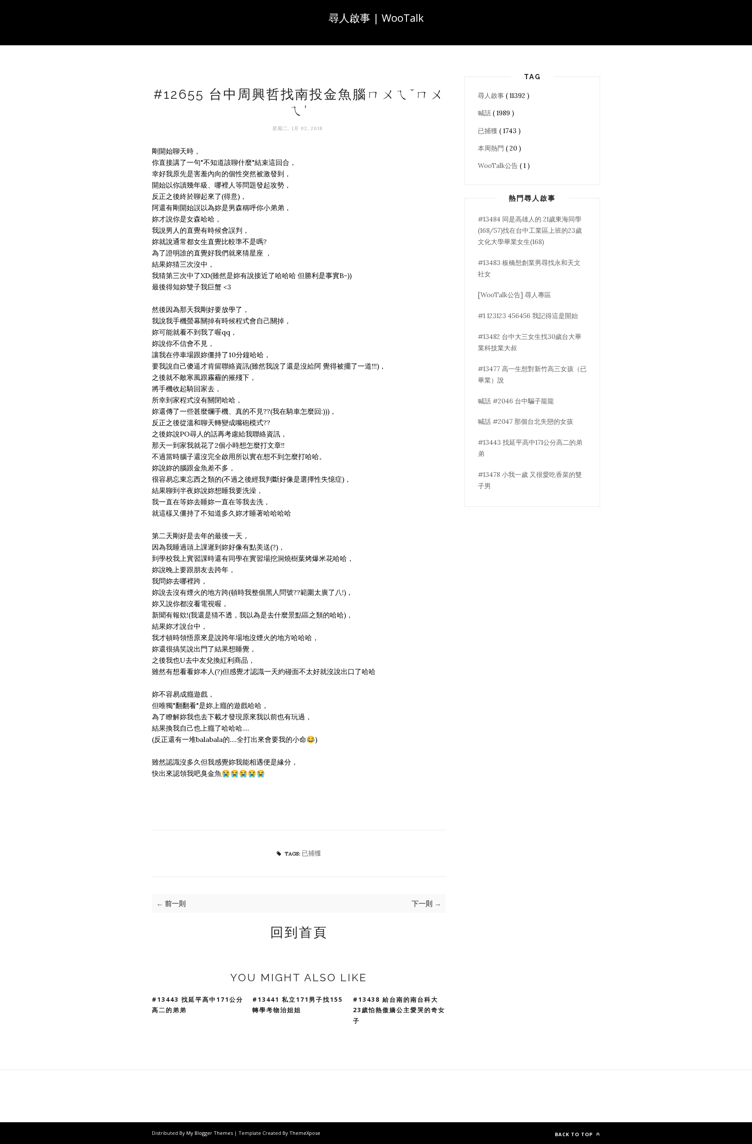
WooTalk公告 (499, 165)
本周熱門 (492, 148)
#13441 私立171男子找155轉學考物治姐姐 (297, 1004)
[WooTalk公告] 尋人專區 (514, 295)
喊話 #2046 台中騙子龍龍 (516, 401)
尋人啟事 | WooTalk (376, 17)
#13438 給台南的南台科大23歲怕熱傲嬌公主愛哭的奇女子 (399, 1010)
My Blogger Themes (210, 1133)
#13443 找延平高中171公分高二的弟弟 (197, 1004)
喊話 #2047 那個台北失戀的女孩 (525, 421)
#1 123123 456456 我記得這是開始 (528, 316)
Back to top (574, 1134)
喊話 (485, 113)
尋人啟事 (492, 95)
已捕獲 (311, 853)
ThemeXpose (304, 1133)
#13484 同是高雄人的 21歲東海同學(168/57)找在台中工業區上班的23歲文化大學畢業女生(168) (530, 230)
